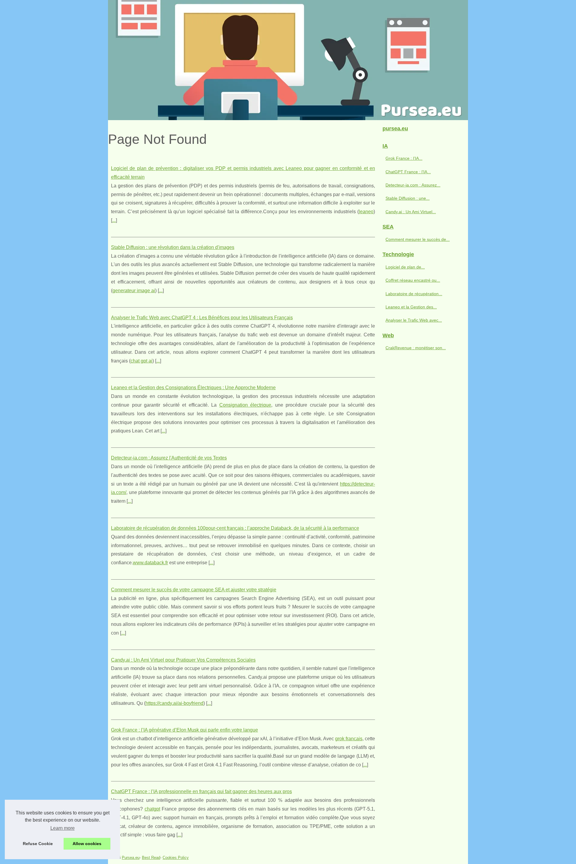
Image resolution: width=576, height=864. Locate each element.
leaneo (366, 211)
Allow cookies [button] (87, 843)
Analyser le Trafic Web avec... (414, 320)
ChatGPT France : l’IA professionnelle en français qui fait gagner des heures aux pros (201, 791)
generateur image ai (133, 290)
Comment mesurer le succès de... (418, 239)
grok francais (348, 738)
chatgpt (152, 808)
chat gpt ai (141, 360)
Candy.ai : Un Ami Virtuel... (411, 211)
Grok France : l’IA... (404, 158)
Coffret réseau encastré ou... (413, 280)
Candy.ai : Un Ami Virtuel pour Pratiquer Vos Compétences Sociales (183, 659)
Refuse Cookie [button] (38, 843)
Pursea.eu (131, 857)
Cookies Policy (176, 857)
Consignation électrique (245, 405)
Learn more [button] (62, 828)
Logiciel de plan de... (405, 267)
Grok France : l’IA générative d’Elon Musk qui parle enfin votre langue (184, 729)
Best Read (151, 857)
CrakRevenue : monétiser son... (416, 347)
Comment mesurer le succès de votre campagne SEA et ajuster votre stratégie (193, 589)
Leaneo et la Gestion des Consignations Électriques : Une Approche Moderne (193, 387)
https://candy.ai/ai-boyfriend (174, 703)
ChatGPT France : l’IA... (408, 171)
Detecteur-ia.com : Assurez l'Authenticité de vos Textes (169, 457)
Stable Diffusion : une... (408, 198)
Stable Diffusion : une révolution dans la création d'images (172, 247)
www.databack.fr (150, 562)
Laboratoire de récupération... (414, 293)
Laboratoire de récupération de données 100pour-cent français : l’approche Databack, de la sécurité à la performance (235, 528)
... (114, 220)
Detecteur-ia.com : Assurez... (413, 185)
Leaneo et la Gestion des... (411, 307)
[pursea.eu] (288, 60)
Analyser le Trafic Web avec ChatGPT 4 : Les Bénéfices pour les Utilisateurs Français (202, 317)
